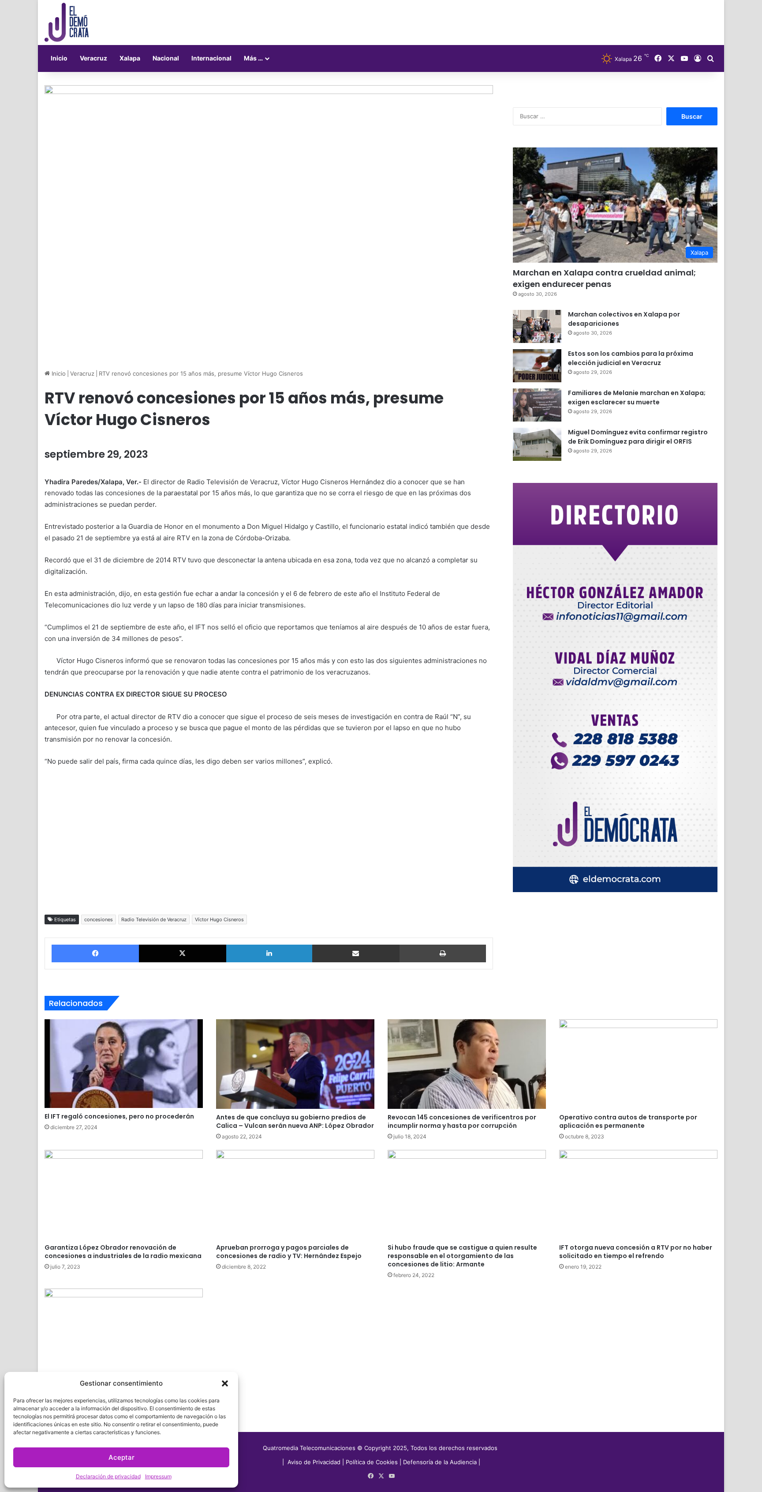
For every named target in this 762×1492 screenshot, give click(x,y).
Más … (253, 58)
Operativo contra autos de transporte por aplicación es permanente (628, 1121)
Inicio (59, 58)
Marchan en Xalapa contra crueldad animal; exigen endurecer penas (604, 278)
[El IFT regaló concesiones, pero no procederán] (124, 1063)
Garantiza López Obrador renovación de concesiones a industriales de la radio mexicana (123, 1251)
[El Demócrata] (67, 22)
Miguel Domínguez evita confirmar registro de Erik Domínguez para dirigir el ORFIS (638, 437)
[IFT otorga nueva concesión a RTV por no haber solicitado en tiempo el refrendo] (638, 1194)
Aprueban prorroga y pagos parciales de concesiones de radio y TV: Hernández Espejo (289, 1251)
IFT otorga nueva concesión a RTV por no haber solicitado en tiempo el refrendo (635, 1251)
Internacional (211, 58)
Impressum (158, 1476)
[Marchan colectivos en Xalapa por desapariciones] (537, 326)
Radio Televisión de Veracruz (154, 919)
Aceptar (121, 1457)
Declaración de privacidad (108, 1476)
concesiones (98, 919)
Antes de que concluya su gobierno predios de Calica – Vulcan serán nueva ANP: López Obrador (295, 1121)
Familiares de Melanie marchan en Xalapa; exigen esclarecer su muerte (637, 397)
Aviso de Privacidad (315, 1462)
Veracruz (93, 58)
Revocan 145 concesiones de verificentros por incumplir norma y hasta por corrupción (462, 1121)
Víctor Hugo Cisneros (219, 919)
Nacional (166, 58)
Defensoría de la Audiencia (440, 1462)
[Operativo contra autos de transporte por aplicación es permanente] (638, 1063)
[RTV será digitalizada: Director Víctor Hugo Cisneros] (124, 1333)
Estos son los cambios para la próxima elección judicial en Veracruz (630, 358)
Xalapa (130, 58)
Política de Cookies (372, 1462)
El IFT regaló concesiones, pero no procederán (119, 1116)
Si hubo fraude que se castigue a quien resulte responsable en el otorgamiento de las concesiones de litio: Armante (462, 1256)
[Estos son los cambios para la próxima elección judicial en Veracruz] (537, 365)
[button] (224, 1383)
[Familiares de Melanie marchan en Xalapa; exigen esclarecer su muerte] (537, 405)
